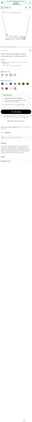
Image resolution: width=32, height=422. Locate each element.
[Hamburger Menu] (2, 8)
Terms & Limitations (20, 104)
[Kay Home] (8, 7)
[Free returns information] (19, 137)
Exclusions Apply (18, 65)
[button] (30, 3)
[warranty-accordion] (29, 98)
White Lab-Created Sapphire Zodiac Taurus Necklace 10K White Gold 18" (14, 55)
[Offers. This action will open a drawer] (26, 8)
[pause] (2, 3)
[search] (3, 12)
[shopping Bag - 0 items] (30, 8)
